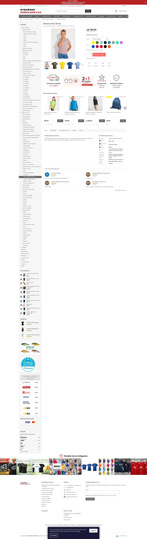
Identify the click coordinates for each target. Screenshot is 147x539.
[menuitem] (26, 16)
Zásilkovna (22, 445)
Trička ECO (25, 175)
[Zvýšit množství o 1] (92, 54)
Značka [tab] (81, 130)
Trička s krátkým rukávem (29, 177)
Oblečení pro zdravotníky (28, 189)
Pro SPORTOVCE (26, 98)
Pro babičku (26, 81)
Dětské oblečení (26, 119)
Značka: (72, 26)
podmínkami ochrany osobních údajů (107, 495)
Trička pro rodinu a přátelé (29, 75)
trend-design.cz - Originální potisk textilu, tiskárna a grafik (82, 525)
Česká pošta (23, 439)
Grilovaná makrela (68, 517)
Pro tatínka (25, 79)
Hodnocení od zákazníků (62, 525)
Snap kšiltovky (26, 152)
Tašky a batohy (26, 185)
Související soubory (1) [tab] (64, 130)
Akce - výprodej (26, 243)
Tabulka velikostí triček (47, 494)
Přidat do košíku (100, 54)
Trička (24, 36)
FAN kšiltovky (26, 150)
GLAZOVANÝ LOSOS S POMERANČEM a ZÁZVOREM (72, 514)
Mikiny (24, 38)
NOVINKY (25, 237)
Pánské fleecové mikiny (28, 129)
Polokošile (25, 123)
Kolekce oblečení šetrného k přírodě (31, 135)
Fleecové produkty (27, 125)
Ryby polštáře (24, 251)
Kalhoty (25, 233)
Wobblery (23, 249)
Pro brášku (25, 86)
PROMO (24, 212)
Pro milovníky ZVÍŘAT (27, 67)
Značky (22, 266)
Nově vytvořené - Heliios (28, 224)
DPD (21, 442)
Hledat (88, 11)
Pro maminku (26, 77)
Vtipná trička (25, 52)
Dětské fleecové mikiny (28, 131)
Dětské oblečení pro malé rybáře (30, 42)
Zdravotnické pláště (27, 195)
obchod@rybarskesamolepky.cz (73, 485)
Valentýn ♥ (25, 94)
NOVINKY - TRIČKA (27, 181)
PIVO (24, 57)
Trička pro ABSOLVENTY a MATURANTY (31, 100)
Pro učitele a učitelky (27, 102)
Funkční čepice (26, 141)
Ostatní (23, 260)
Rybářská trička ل (27, 30)
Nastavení (54, 535)
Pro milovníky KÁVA (27, 71)
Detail (60, 120)
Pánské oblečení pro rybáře (29, 32)
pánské (24, 200)
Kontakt (43, 506)
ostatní (22, 448)
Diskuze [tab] (74, 130)
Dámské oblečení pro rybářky (30, 34)
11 (96, 124)
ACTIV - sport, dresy (27, 197)
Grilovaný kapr (67, 520)
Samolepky (23, 247)
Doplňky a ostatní (27, 206)
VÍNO (24, 59)
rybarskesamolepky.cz (71, 492)
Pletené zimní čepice (28, 148)
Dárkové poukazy (25, 253)
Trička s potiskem (25, 28)
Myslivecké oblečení (27, 48)
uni (107, 124)
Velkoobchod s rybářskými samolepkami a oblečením (71, 6)
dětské (24, 204)
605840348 (68, 490)
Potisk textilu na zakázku (47, 490)
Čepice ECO (25, 154)
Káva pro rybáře (25, 258)
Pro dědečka (26, 83)
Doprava (54, 525)
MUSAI (24, 239)
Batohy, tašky (26, 187)
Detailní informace (90, 58)
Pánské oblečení (26, 117)
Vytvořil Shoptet (123, 536)
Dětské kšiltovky (27, 156)
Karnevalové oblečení (28, 108)
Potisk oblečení (26, 210)
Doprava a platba (45, 496)
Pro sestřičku (26, 88)
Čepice (25, 40)
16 (51, 124)
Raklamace (44, 504)
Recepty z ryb (48, 525)
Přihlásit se (90, 499)
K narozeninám (26, 96)
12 (48, 124)
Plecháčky (23, 255)
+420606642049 (69, 487)
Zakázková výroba (46, 500)
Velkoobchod (26, 262)
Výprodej (25, 241)
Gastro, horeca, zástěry (28, 164)
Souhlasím (93, 530)
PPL (21, 436)
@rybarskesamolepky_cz (72, 497)
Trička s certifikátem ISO (28, 183)
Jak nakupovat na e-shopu (48, 488)
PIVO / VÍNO (25, 54)
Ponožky (25, 160)
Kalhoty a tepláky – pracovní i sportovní (32, 166)
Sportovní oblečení (27, 208)
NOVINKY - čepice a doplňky (29, 144)
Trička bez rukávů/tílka (28, 173)
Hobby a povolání (27, 73)
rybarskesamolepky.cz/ (71, 494)
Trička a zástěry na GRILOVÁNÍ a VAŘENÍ (32, 61)
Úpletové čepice (27, 158)
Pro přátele (25, 90)
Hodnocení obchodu (46, 502)
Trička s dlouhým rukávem (29, 179)
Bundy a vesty (26, 133)
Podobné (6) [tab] (53, 130)
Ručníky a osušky (27, 168)
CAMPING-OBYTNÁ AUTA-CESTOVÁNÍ (31, 69)
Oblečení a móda (25, 112)
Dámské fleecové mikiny (28, 127)
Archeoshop (99, 525)
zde (79, 531)
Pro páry (25, 92)
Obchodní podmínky (46, 498)
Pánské (24, 193)
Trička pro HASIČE (27, 63)
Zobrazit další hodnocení (120, 190)
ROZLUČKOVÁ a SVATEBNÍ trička (30, 106)
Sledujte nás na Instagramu (76, 456)
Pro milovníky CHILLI (27, 104)
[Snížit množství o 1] (92, 55)
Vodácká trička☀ (26, 110)
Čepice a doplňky (27, 214)
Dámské (25, 191)
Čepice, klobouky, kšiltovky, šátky (31, 137)
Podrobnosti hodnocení (61, 26)
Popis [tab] (46, 130)
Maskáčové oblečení (27, 50)
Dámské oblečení (27, 115)
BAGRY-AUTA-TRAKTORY (28, 65)
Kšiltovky (25, 139)
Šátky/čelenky (26, 146)
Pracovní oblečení (27, 162)
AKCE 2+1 (23, 264)
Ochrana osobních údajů (47, 492)
